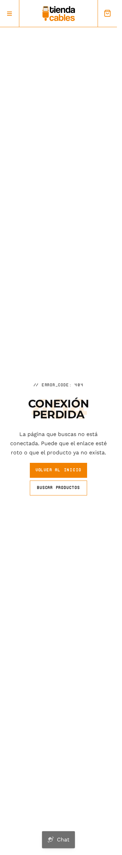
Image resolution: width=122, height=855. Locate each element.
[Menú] (9, 13)
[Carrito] (107, 13)
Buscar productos (58, 487)
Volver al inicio (58, 469)
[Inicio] (59, 13)
